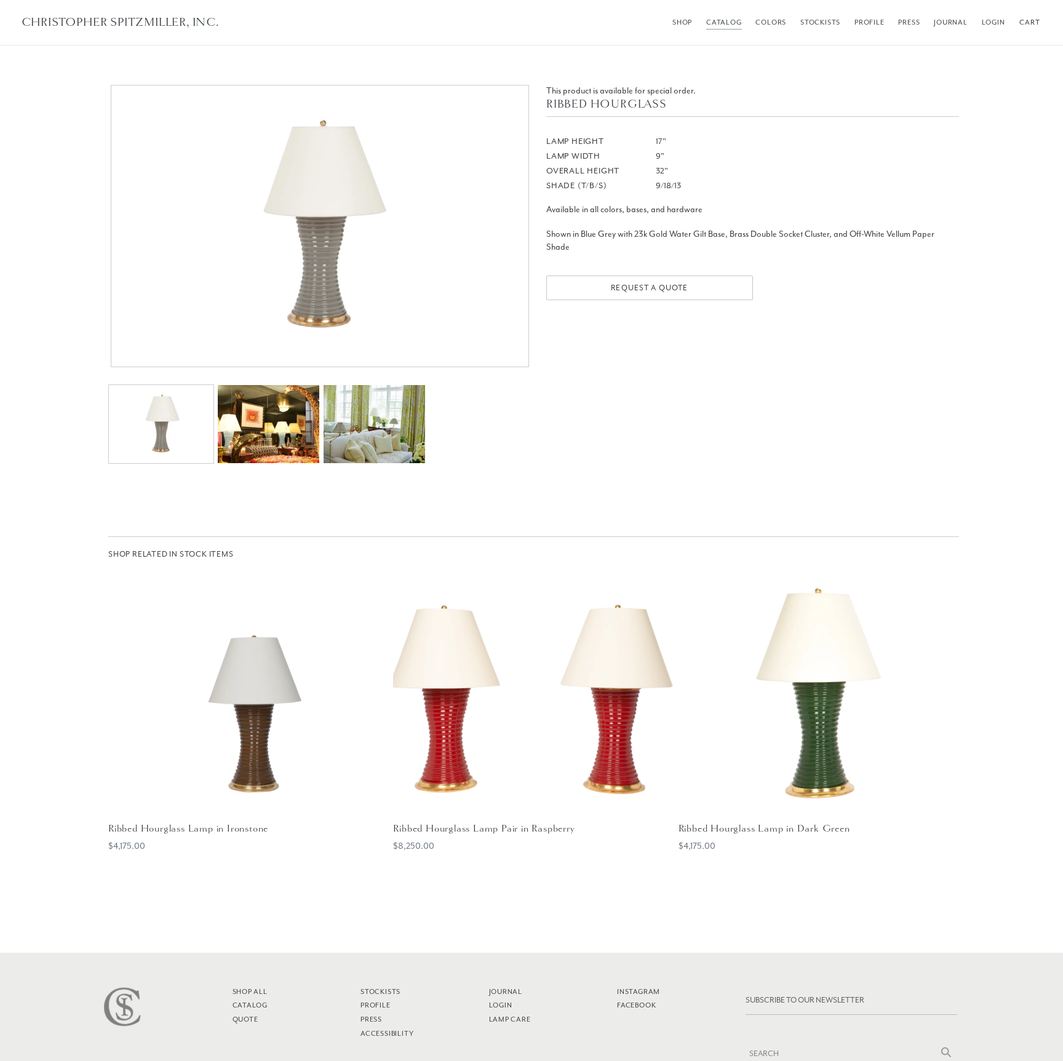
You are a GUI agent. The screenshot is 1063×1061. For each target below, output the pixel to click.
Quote (245, 1019)
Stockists (820, 22)
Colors (770, 22)
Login (993, 22)
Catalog (724, 22)
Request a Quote (649, 288)
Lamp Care (510, 1019)
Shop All (250, 991)
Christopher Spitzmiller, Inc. (120, 22)
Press (909, 22)
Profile (869, 22)
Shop (682, 22)
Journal (951, 22)
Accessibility (386, 1033)
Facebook (636, 1005)
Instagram (638, 991)
